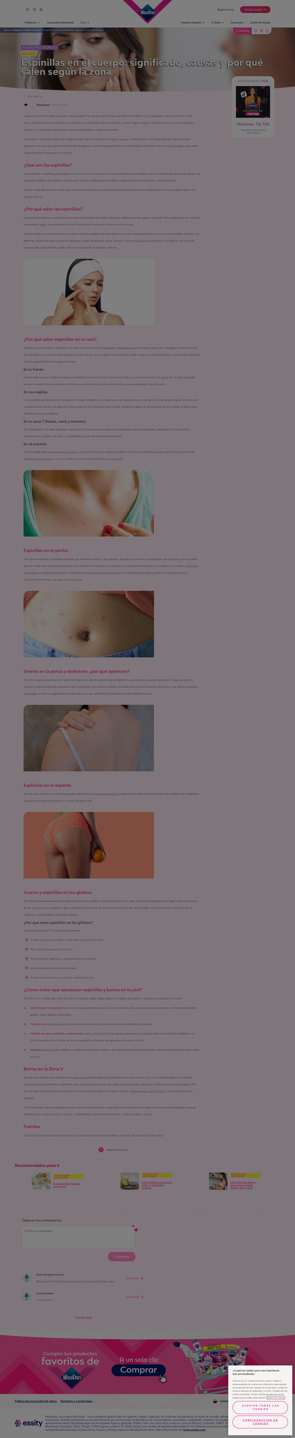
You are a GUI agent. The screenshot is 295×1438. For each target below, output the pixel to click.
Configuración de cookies (260, 1422)
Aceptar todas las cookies (260, 1407)
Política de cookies (276, 1397)
